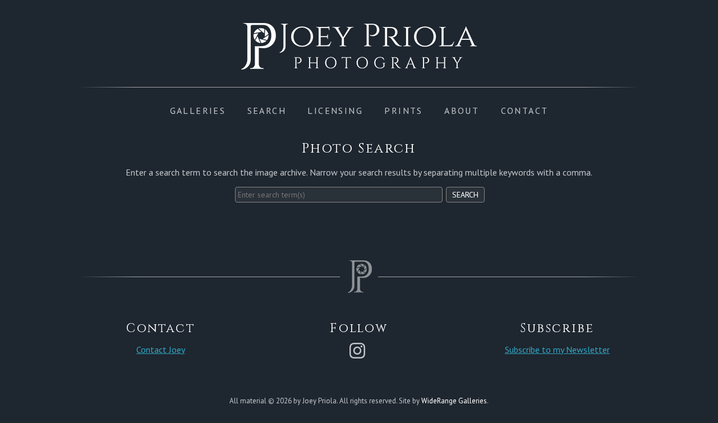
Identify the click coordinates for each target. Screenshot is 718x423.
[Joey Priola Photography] (359, 63)
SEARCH (266, 110)
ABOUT (461, 110)
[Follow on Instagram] (359, 349)
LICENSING (335, 110)
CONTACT (525, 110)
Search (465, 195)
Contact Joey (160, 349)
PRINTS (403, 110)
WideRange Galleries (454, 401)
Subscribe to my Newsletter (557, 349)
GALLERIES (198, 110)
